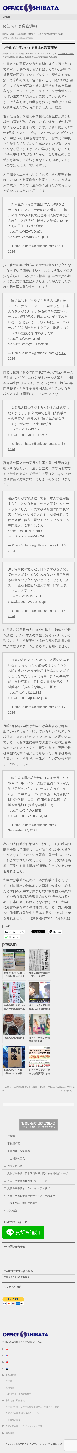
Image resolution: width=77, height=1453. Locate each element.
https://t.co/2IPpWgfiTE (24, 810)
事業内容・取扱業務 (18, 1151)
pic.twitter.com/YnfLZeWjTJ (27, 816)
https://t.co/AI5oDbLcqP (25, 596)
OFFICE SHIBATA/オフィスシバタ (34, 1444)
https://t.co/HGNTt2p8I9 (25, 531)
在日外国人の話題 (23, 57)
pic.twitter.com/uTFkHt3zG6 (27, 435)
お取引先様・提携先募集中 (22, 1203)
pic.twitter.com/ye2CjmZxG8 (28, 344)
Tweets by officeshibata (15, 1276)
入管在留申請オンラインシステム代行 (28, 1188)
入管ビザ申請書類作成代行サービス (27, 1180)
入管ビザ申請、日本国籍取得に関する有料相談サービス (38, 1173)
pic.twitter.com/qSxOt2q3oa (27, 698)
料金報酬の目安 (16, 1158)
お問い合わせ (14, 1166)
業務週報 (53, 57)
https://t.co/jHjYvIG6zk (23, 429)
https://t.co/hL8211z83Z (24, 692)
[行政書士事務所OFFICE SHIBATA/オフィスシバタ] (31, 8)
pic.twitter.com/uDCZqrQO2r (28, 237)
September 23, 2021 (22, 830)
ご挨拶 (11, 1136)
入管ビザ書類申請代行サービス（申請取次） (32, 1195)
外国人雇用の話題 (40, 57)
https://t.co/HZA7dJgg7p (25, 231)
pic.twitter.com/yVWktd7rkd (27, 536)
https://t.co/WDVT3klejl (24, 338)
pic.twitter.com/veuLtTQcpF (27, 602)
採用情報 (12, 1210)
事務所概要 (13, 1143)
